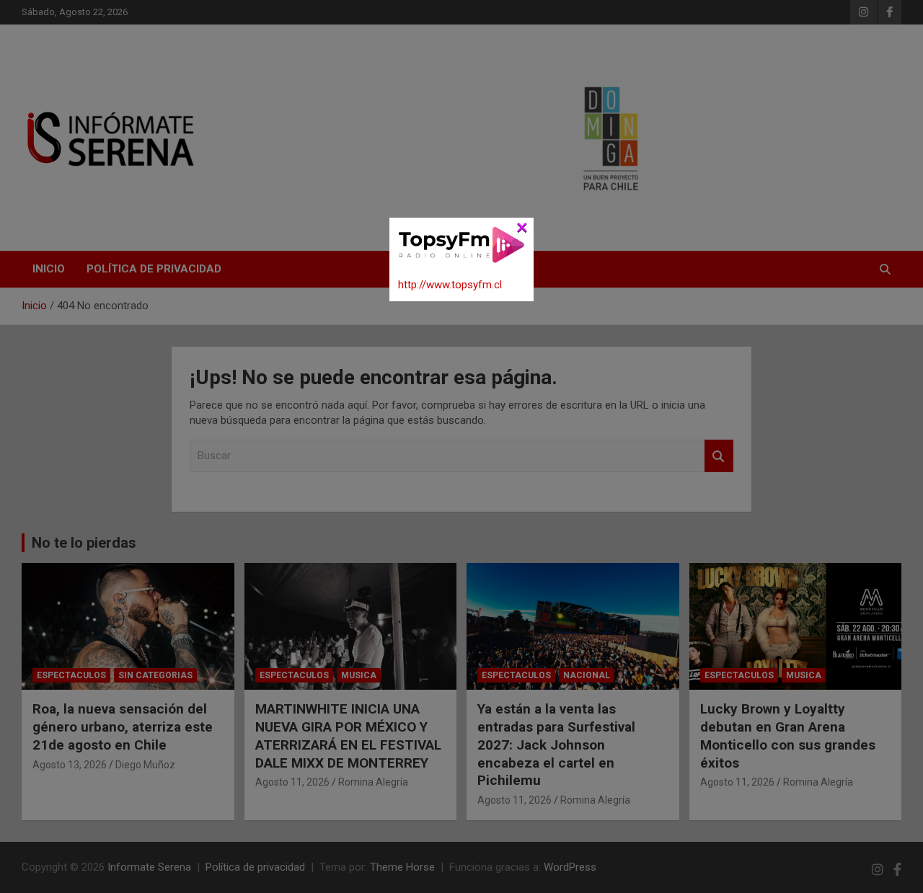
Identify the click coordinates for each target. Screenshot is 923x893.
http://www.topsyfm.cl (450, 284)
